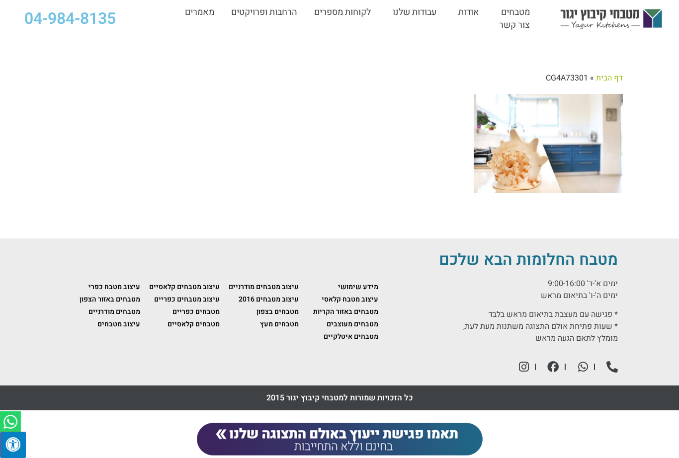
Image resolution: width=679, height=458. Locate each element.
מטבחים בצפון (277, 311)
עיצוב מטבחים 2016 (269, 299)
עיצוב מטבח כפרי (114, 287)
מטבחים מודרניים (114, 311)
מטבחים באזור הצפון (110, 299)
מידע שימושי (358, 287)
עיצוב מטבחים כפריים (187, 299)
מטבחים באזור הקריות (345, 311)
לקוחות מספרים (342, 12)
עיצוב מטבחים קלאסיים (184, 287)
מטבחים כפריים (196, 311)
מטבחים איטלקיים (351, 336)
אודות (468, 12)
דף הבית (609, 78)
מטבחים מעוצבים (352, 324)
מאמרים (199, 12)
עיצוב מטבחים (118, 324)
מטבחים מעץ (279, 324)
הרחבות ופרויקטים (264, 12)
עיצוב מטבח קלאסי (350, 299)
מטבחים (515, 12)
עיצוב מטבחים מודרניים (264, 287)
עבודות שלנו (414, 12)
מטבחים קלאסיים (194, 324)
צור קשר (514, 25)
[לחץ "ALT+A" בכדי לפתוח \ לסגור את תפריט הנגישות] (13, 445)
